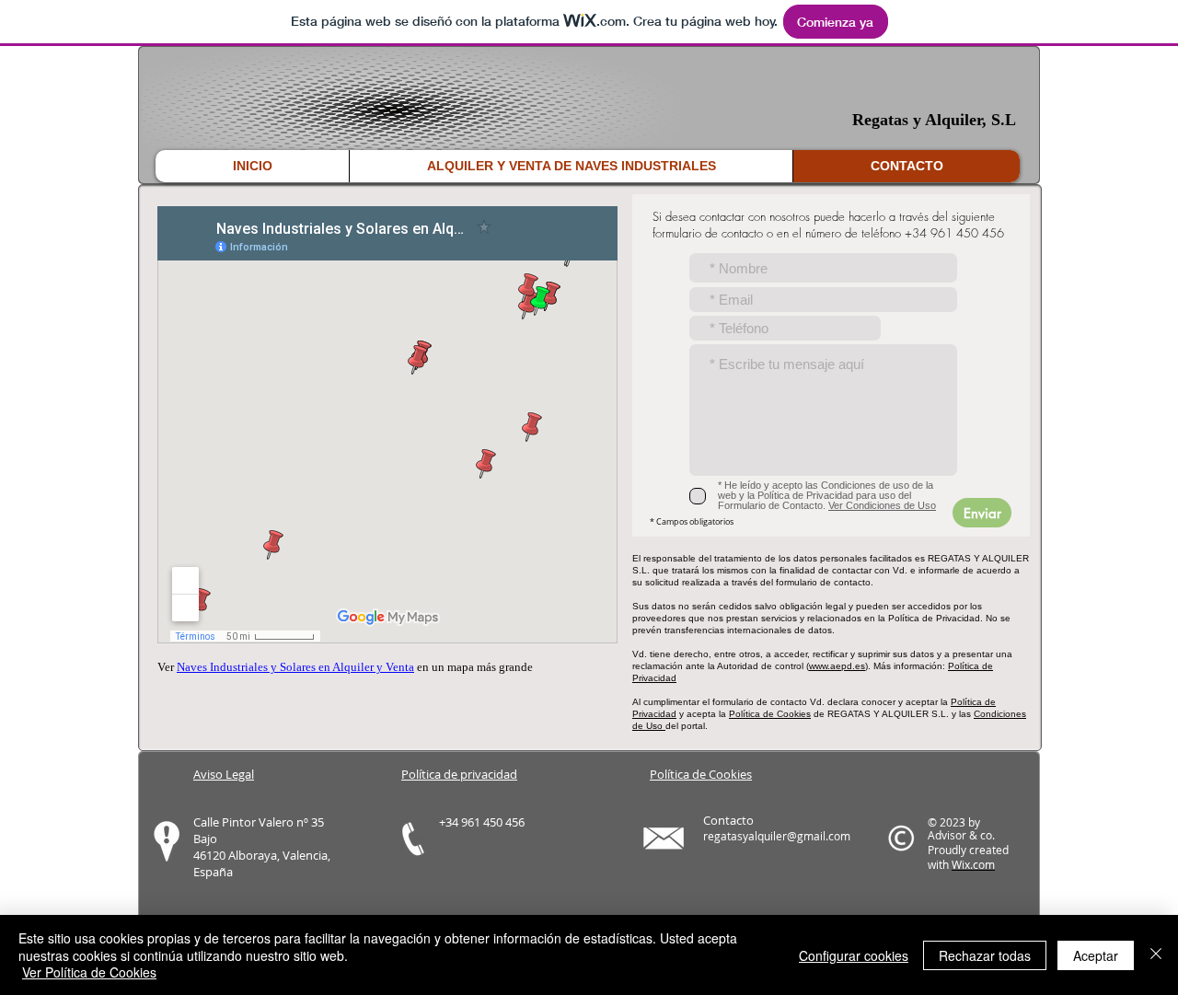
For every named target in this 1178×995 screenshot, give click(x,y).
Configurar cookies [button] (853, 955)
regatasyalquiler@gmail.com (776, 835)
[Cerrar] (1156, 955)
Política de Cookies (770, 714)
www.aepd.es (837, 666)
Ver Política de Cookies (89, 972)
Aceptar (1095, 955)
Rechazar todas (985, 955)
